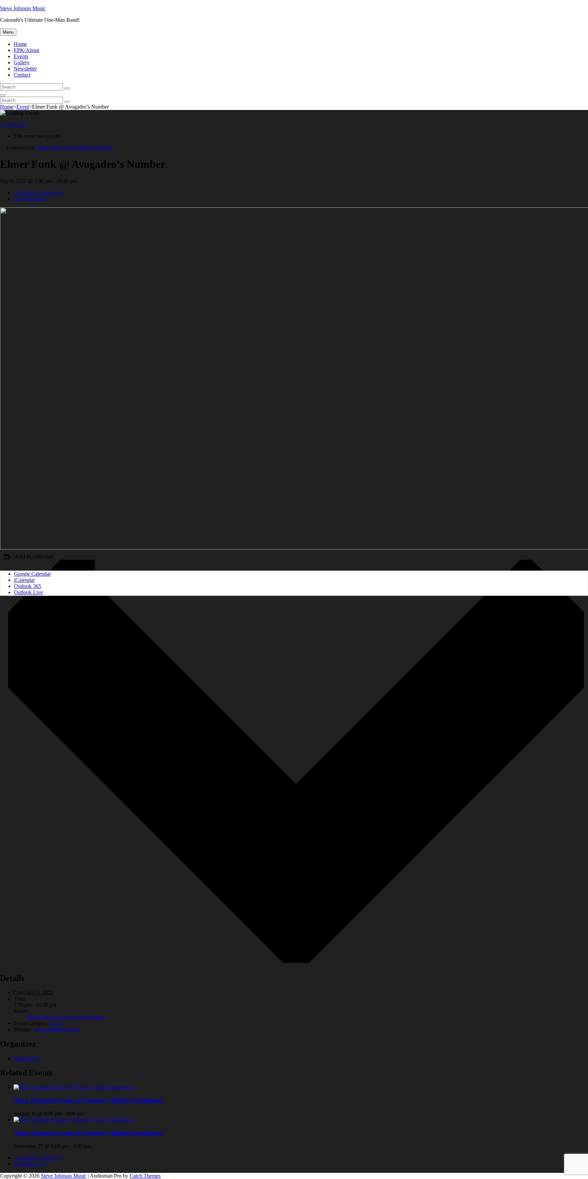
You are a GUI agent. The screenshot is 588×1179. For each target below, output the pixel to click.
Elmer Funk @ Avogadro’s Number (65, 1017)
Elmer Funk (26, 1058)
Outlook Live (28, 592)
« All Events (13, 124)
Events (21, 56)
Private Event (30, 199)
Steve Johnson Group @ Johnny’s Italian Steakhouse (88, 1100)
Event (22, 107)
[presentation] (73, 1087)
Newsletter (25, 68)
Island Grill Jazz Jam (38, 192)
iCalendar (24, 580)
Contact (22, 75)
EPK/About (26, 50)
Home (20, 44)
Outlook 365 (27, 586)
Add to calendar (34, 556)
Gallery (22, 62)
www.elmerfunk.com (56, 1029)
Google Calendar (32, 574)
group (56, 1023)
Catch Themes (145, 1176)
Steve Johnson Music (23, 8)
